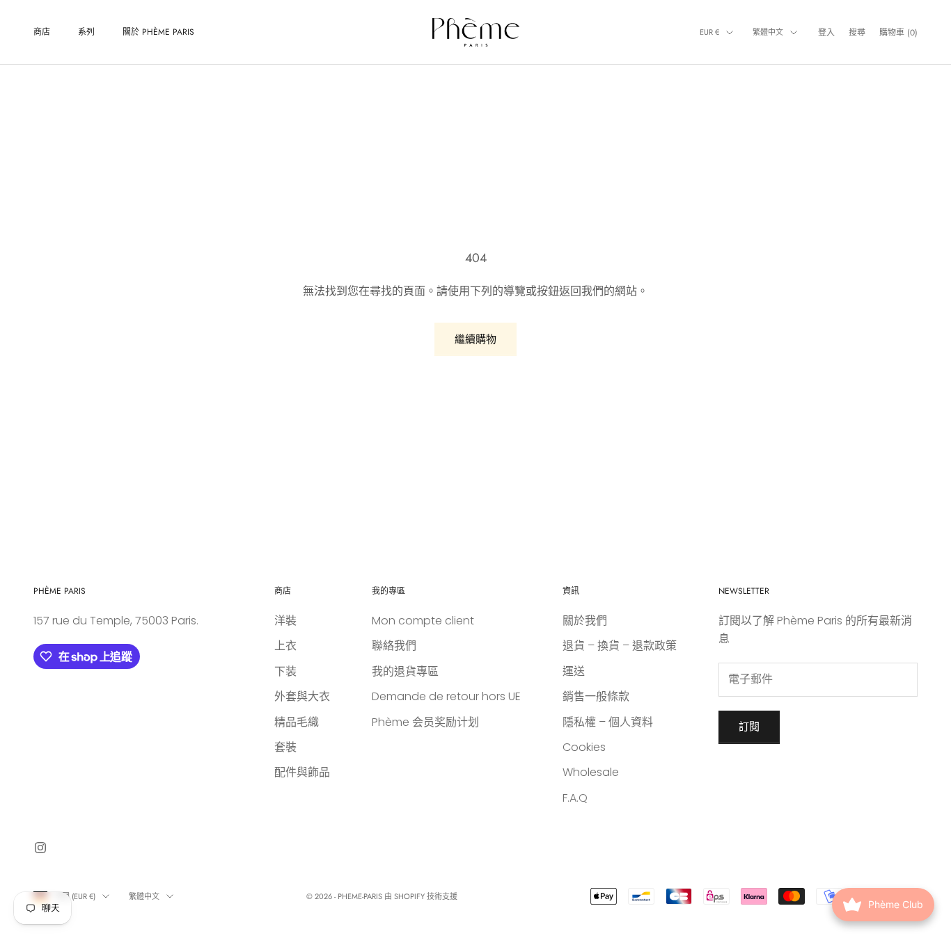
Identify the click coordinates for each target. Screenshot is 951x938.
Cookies (584, 747)
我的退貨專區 (405, 671)
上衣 (285, 646)
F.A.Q (575, 798)
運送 (574, 671)
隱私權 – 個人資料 (608, 722)
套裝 (285, 747)
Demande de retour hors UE (446, 696)
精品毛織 (296, 722)
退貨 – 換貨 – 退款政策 (620, 646)
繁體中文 (768, 32)
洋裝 (285, 621)
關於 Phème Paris (158, 32)
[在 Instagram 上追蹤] (40, 848)
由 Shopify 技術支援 (420, 896)
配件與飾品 (302, 772)
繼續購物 (475, 339)
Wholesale (591, 772)
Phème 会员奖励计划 (425, 722)
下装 (285, 671)
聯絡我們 (394, 646)
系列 (86, 32)
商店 (41, 32)
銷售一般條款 (596, 696)
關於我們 (585, 621)
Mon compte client (423, 621)
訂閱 (749, 726)
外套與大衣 (302, 696)
